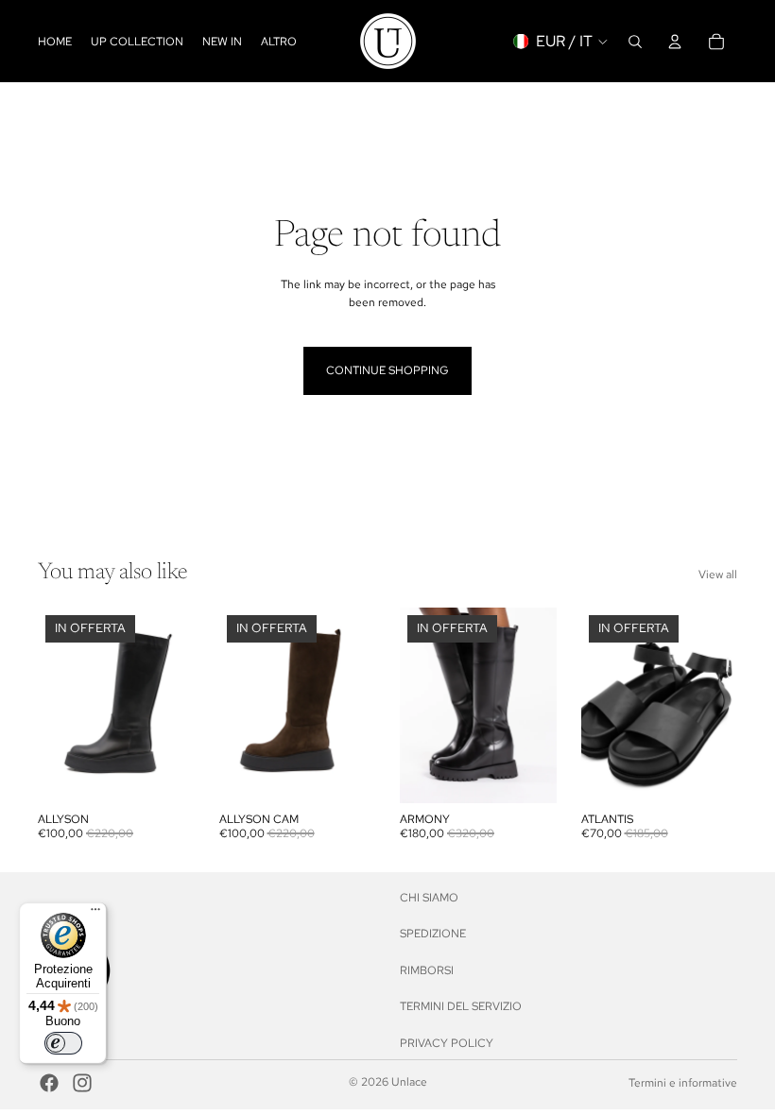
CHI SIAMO (429, 897)
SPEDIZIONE (433, 933)
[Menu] (95, 913)
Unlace (409, 1081)
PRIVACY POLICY (446, 1042)
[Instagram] (82, 1083)
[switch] (63, 1043)
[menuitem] (278, 41)
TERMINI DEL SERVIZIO (461, 1006)
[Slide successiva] (174, 706)
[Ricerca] (635, 41)
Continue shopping (387, 370)
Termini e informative (683, 1082)
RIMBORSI (427, 969)
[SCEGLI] (165, 774)
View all (717, 574)
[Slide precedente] (58, 706)
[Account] (675, 41)
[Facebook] (49, 1083)
